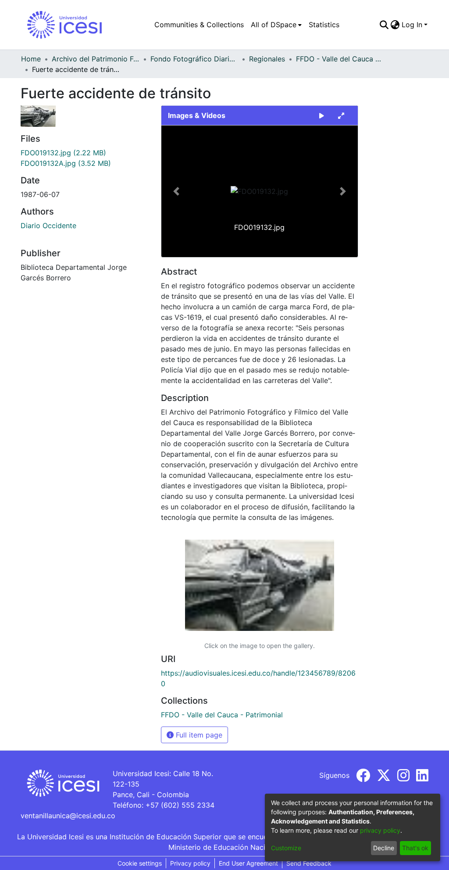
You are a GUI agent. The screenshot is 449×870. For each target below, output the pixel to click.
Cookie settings (140, 863)
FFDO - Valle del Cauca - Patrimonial (340, 58)
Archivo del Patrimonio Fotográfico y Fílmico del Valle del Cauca (95, 58)
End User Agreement (248, 863)
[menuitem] (276, 24)
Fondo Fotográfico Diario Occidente (194, 58)
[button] (176, 191)
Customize (286, 848)
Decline (383, 848)
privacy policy (380, 830)
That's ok (415, 848)
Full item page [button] (198, 734)
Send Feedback (308, 863)
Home (31, 58)
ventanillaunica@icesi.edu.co (68, 815)
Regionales (267, 58)
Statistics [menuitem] (324, 24)
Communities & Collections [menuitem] (199, 24)
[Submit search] (384, 24)
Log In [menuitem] (412, 24)
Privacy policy (190, 863)
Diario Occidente (48, 225)
